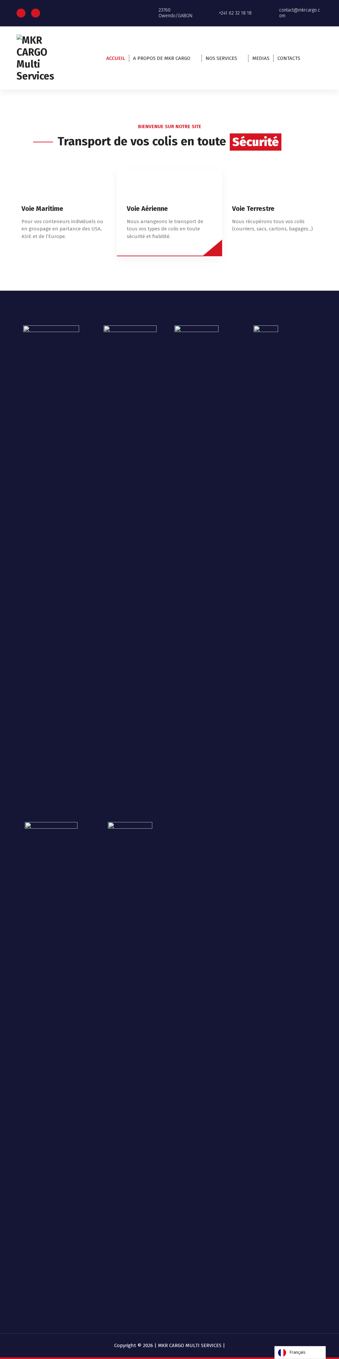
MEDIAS (260, 58)
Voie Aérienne (147, 209)
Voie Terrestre (253, 209)
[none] (300, 1352)
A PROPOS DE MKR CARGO (161, 58)
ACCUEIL (115, 58)
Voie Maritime (42, 209)
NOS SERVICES (221, 58)
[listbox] (300, 1352)
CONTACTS (288, 58)
